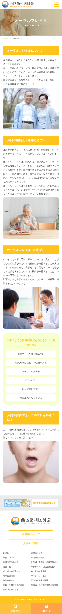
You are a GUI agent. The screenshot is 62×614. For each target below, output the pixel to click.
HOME (6, 553)
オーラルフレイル (38, 576)
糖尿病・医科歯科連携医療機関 (44, 585)
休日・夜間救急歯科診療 (13, 585)
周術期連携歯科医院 (39, 580)
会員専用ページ (31, 534)
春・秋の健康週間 (38, 571)
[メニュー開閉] (56, 4)
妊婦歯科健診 (9, 580)
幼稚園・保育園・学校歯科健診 (44, 562)
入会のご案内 (31, 543)
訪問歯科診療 (36, 553)
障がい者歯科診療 (10, 589)
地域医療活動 (9, 576)
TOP (4, 38)
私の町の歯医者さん (11, 571)
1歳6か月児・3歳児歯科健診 (43, 567)
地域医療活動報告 (10, 562)
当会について (9, 557)
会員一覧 (7, 567)
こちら (15, 437)
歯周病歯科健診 (37, 557)
